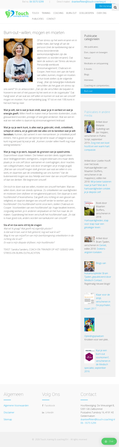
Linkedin (49, 412)
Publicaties (38, 18)
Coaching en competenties (96, 85)
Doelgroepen (86, 13)
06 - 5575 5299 (88, 422)
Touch (35, 13)
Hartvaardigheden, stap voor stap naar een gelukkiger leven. (96, 224)
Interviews (88, 80)
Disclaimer (9, 412)
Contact (51, 18)
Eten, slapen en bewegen (96, 52)
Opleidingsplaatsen (94, 336)
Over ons (102, 13)
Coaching (58, 13)
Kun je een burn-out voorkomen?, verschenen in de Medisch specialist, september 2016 (97, 361)
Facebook (49, 405)
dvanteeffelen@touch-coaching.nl (89, 1)
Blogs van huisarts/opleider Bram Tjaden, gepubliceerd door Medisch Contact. (97, 271)
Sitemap (8, 419)
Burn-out (71, 13)
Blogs (86, 74)
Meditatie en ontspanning (96, 63)
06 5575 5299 (36, 1)
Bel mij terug (105, 6)
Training (46, 13)
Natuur (87, 58)
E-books (88, 69)
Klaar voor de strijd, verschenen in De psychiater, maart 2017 (97, 301)
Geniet (102, 245)
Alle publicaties (91, 46)
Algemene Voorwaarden (16, 405)
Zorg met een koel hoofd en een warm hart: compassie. (97, 146)
